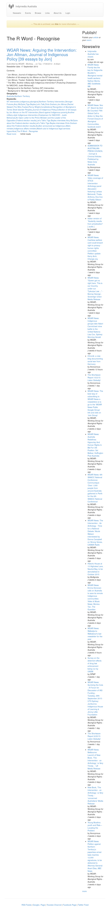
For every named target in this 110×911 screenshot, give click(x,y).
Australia (10, 96)
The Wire (17, 107)
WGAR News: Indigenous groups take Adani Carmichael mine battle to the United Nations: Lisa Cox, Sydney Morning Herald (95, 327)
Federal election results (26, 120)
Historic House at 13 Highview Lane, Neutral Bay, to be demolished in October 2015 (95, 569)
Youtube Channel (54, 904)
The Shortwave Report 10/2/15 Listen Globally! (94, 377)
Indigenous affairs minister (25, 128)
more (84, 891)
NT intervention (13, 101)
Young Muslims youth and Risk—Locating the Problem (95, 826)
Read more (11, 134)
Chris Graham (51, 104)
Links (47, 13)
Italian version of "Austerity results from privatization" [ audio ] (95, 222)
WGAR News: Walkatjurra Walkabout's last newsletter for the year (95, 633)
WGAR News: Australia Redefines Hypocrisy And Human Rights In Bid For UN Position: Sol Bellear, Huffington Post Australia (95, 445)
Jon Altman (62, 104)
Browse (38, 13)
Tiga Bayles (31, 104)
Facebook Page (69, 904)
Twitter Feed (83, 904)
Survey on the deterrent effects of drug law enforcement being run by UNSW (94, 665)
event (89, 40)
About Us (57, 13)
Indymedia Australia (26, 6)
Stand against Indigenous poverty (53, 112)
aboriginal (34, 101)
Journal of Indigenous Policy (44, 109)
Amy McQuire (19, 104)
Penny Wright (34, 107)
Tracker (25, 107)
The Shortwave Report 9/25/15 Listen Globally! (94, 736)
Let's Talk (40, 104)
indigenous (25, 101)
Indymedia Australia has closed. (93, 54)
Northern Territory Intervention (52, 101)
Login (67, 13)
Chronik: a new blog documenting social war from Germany (95, 360)
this (56, 24)
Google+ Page (39, 904)
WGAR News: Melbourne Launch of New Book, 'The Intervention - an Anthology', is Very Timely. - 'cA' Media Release (95, 759)
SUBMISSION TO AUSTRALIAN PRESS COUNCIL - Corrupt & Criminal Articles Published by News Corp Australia (95, 155)
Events (28, 13)
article (95, 37)
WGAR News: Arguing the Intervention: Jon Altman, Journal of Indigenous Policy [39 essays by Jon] (42, 54)
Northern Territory (22, 96)
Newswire (17, 13)
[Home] (12, 6)
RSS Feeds (26, 904)
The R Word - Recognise (27, 131)
